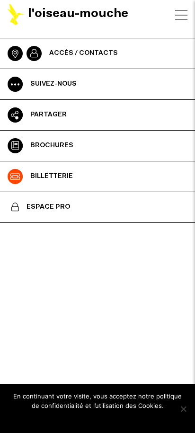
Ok (98, 418)
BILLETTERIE (51, 176)
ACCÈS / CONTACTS (83, 53)
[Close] (181, 15)
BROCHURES (51, 145)
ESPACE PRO (49, 207)
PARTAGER (48, 115)
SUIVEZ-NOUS (53, 84)
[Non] (183, 409)
